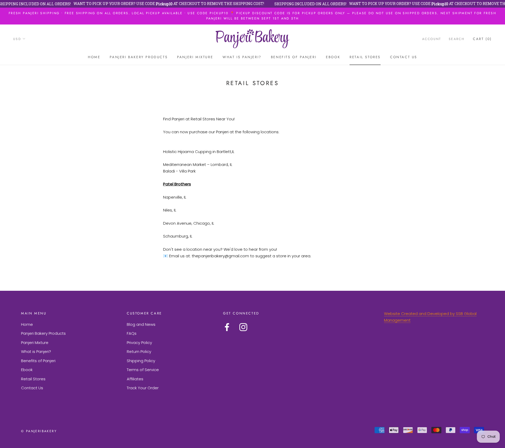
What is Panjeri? (242, 57)
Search (456, 38)
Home (94, 57)
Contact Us (403, 57)
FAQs (132, 333)
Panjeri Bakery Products (139, 57)
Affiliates (135, 379)
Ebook (333, 57)
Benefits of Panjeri (293, 57)
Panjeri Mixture (195, 57)
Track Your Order (143, 388)
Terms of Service (143, 369)
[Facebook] (227, 327)
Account (431, 38)
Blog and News (141, 324)
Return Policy (139, 351)
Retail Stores (365, 57)
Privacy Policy (139, 342)
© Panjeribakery (39, 431)
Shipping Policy (141, 360)
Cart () (482, 38)
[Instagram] (243, 327)
